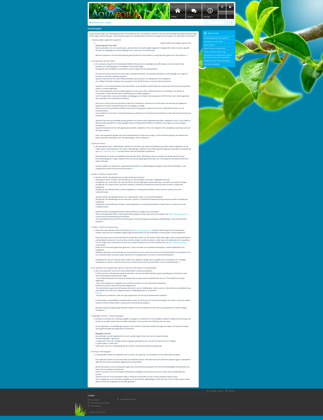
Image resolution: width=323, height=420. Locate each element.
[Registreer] (230, 7)
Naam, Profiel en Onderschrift (214, 48)
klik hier (98, 293)
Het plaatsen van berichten (213, 41)
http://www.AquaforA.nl (178, 242)
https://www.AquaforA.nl (108, 151)
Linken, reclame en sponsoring (215, 52)
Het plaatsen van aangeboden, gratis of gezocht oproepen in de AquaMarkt (218, 56)
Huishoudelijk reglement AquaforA (216, 38)
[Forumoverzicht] (115, 12)
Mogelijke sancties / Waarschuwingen (217, 61)
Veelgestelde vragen (128, 399)
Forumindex (95, 400)
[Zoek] (227, 22)
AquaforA (102, 412)
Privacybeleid (96, 406)
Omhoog (231, 391)
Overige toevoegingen (212, 64)
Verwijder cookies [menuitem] (216, 391)
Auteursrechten (209, 45)
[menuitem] (222, 7)
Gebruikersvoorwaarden (100, 403)
